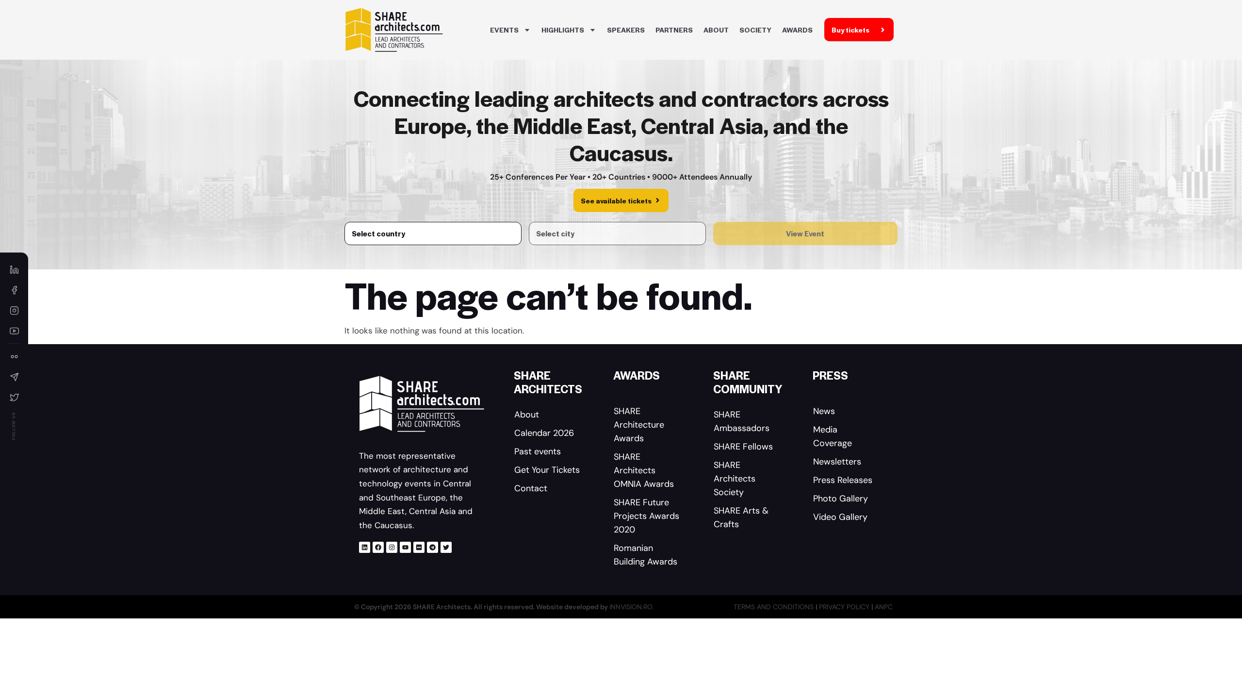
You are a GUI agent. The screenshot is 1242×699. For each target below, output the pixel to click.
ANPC (884, 606)
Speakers (626, 29)
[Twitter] (446, 547)
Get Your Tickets (547, 470)
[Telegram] (432, 547)
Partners (674, 29)
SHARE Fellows (743, 446)
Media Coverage (832, 436)
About (716, 29)
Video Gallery (840, 517)
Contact (530, 488)
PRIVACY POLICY (845, 606)
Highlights (562, 29)
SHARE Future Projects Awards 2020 (646, 516)
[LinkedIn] (14, 269)
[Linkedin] (364, 547)
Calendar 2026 (544, 433)
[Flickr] (419, 547)
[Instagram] (391, 547)
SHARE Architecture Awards (639, 424)
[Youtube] (405, 547)
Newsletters (837, 461)
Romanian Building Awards (645, 554)
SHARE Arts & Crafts (741, 517)
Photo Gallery (840, 498)
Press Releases (842, 480)
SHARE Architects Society (734, 478)
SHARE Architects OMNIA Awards (644, 470)
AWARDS (797, 29)
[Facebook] (378, 547)
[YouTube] (14, 330)
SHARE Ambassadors (741, 421)
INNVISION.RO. (631, 606)
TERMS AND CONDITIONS (775, 606)
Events (504, 29)
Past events (537, 451)
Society (755, 29)
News (824, 411)
